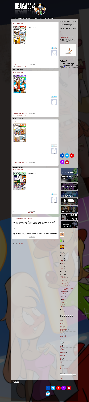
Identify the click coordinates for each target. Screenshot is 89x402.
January (64, 304)
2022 (62, 260)
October (64, 280)
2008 (62, 311)
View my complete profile (65, 368)
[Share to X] (32, 64)
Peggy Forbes (62, 348)
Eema (61, 332)
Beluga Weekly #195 (18, 72)
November (64, 279)
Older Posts (54, 241)
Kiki (60, 340)
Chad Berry (62, 330)
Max (61, 345)
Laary (61, 342)
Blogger (46, 398)
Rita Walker (62, 349)
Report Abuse (63, 378)
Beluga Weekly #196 (18, 23)
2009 (62, 309)
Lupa (61, 343)
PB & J (61, 346)
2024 (62, 257)
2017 (62, 268)
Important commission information (69, 233)
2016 (62, 269)
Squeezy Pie (62, 355)
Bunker (61, 327)
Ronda (61, 351)
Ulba (61, 361)
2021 (62, 261)
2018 (62, 266)
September (64, 291)
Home (14, 18)
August (63, 293)
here (61, 31)
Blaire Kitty (62, 326)
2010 (62, 307)
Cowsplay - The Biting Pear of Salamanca (70, 239)
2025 (62, 255)
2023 (62, 258)
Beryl (61, 324)
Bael (61, 320)
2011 (62, 306)
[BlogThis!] (31, 64)
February (64, 302)
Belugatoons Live (43, 18)
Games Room (34, 18)
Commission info (21, 18)
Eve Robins (62, 335)
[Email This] (29, 64)
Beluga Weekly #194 (18, 121)
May (63, 297)
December (64, 277)
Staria (61, 358)
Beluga (61, 323)
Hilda (61, 339)
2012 (62, 276)
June (63, 296)
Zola (61, 362)
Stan (61, 356)
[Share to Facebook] (33, 64)
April (63, 299)
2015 (62, 271)
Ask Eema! (50, 18)
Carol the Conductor (64, 329)
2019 (62, 265)
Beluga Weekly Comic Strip (21, 66)
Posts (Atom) (20, 243)
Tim (60, 359)
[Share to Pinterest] (34, 64)
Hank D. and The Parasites (32, 212)
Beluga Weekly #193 (18, 169)
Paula (39, 212)
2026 (62, 253)
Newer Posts (16, 241)
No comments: (25, 64)
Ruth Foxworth (63, 352)
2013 (62, 274)
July (63, 294)
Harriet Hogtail (63, 336)
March (63, 301)
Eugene (61, 333)
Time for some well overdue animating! (22, 218)
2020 (62, 263)
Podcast (28, 18)
